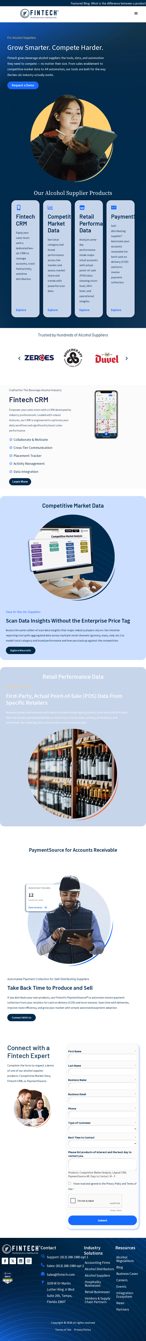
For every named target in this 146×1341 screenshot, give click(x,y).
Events (121, 1286)
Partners (122, 1309)
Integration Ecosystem (124, 1295)
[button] (19, 358)
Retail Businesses (97, 1292)
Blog (119, 1267)
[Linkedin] (20, 1261)
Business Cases (127, 1273)
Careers (121, 1280)
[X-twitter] (13, 1261)
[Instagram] (28, 1261)
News (120, 1303)
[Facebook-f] (5, 1261)
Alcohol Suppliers (97, 1275)
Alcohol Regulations (125, 1259)
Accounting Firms (97, 1262)
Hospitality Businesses (93, 1284)
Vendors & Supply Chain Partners (97, 1300)
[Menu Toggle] (136, 13)
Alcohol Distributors (99, 1269)
